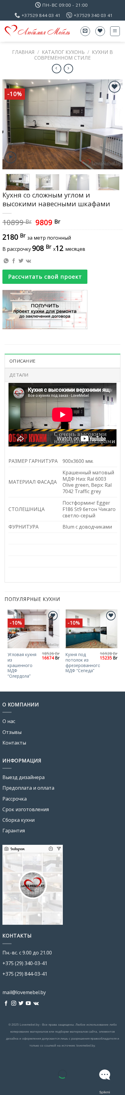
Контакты (14, 742)
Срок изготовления (25, 809)
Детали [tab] (19, 375)
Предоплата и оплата (28, 788)
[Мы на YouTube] (28, 1003)
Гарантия (13, 830)
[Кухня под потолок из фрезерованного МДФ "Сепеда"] (91, 629)
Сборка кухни (18, 820)
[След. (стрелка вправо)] (24, 1084)
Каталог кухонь (63, 52)
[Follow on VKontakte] (36, 1003)
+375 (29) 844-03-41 (24, 974)
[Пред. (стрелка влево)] (6, 1084)
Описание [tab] (22, 361)
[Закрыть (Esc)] (6, 1059)
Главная (23, 52)
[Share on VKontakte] (28, 261)
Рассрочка (14, 798)
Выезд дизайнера (23, 777)
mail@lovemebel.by (24, 992)
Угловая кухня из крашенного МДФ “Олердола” (22, 665)
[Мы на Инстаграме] (13, 1003)
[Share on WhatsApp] (6, 261)
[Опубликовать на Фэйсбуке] (13, 261)
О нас (8, 721)
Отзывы (12, 732)
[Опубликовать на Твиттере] (21, 261)
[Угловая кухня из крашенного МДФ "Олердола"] (33, 629)
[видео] (10, 157)
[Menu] (115, 31)
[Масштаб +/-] (24, 1059)
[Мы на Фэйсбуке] (6, 1003)
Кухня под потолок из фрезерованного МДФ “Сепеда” (83, 662)
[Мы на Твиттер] (21, 1003)
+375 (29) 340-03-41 (24, 963)
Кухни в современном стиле (73, 55)
